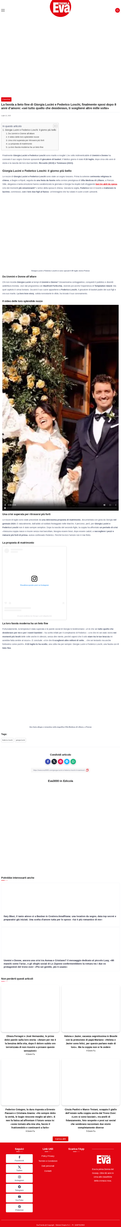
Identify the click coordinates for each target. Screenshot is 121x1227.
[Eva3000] (60, 8)
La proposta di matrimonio (20, 144)
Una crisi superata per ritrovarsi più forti (26, 140)
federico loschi (7, 740)
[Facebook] (19, 1158)
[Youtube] (19, 1198)
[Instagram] (19, 1178)
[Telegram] (19, 1188)
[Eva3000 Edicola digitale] (30, 826)
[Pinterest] (19, 1208)
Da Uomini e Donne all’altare (21, 133)
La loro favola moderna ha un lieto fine (25, 147)
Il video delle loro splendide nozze (23, 137)
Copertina (6, 99)
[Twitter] (19, 1168)
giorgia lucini (20, 740)
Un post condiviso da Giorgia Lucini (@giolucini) (34, 616)
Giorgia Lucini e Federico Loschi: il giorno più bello (30, 130)
